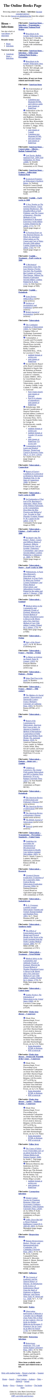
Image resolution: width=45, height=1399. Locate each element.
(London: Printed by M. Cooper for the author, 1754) (33, 510)
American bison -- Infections (10, 56)
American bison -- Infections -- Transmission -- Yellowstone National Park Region (30, 26)
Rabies (32, 1307)
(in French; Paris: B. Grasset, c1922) (32, 659)
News (12, 1385)
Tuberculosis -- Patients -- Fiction (29, 673)
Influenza (33, 1273)
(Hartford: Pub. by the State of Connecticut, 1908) (33, 477)
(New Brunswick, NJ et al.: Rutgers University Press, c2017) (33, 774)
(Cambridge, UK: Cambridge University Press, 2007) (33, 1246)
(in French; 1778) (33, 1321)
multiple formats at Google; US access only (35, 435)
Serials (26, 1381)
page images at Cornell (33, 131)
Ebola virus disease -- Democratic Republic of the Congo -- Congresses (30, 1056)
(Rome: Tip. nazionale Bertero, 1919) (32, 730)
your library (5, 33)
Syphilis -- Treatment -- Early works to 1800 (29, 258)
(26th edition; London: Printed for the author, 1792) (33, 240)
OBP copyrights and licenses (22, 1396)
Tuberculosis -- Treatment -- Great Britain (29, 953)
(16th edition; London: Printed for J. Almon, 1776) (33, 616)
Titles (39, 1379)
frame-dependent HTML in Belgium (35, 1047)
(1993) (33, 327)
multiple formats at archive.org (35, 356)
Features (20, 1385)
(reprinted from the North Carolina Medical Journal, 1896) (33, 937)
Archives (28, 1385)
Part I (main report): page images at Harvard (35, 394)
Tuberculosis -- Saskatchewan (29, 900)
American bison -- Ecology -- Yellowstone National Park (30, 172)
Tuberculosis (34, 320)
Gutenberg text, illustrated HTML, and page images (35, 136)
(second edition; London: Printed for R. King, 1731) (33, 274)
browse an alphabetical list (21, 16)
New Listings (21, 1379)
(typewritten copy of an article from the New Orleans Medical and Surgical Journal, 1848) (33, 1153)
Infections (10, 46)
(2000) (33, 998)
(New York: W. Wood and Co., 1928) (33, 1288)
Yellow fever (34, 1144)
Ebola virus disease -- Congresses (28, 1013)
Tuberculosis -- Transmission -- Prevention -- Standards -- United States (30, 835)
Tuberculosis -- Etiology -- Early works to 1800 (29, 531)
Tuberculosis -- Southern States (29, 925)
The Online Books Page (22, 5)
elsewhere (5, 36)
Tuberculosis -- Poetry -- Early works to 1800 (30, 566)
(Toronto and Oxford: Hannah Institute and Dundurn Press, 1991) (33, 910)
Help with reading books (10, 1373)
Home (4, 1379)
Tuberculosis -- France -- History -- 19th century (29, 689)
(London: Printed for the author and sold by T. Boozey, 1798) (33, 582)
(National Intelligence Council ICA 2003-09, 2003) (32, 1223)
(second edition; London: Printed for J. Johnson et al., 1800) (33, 547)
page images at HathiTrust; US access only (34, 441)
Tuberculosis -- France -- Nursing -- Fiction (29, 652)
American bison (35, 85)
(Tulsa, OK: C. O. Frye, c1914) (33, 450)
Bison (8, 44)
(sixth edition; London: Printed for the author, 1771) (33, 215)
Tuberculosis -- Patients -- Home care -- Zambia (29, 761)
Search (11, 1379)
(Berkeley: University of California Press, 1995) (33, 700)
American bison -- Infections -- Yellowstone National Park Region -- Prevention (30, 54)
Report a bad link (28, 1373)
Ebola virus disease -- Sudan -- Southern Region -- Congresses (29, 1101)
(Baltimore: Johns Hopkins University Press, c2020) (33, 1203)
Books (5, 1385)
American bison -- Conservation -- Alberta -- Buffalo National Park (30, 149)
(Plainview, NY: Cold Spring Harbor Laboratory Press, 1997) (33, 1346)
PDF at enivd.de (34, 1050)
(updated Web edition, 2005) (32, 847)
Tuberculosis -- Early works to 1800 (29, 494)
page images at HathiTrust (33, 107)
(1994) (33, 880)
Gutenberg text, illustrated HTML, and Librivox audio (35, 102)
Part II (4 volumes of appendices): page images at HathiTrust (35, 401)
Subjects (19, 1381)
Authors (32, 1379)
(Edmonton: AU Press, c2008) (33, 158)
